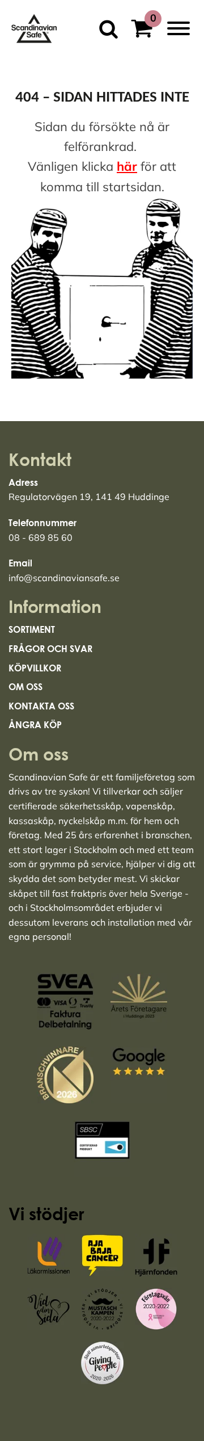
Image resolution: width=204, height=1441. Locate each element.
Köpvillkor (34, 668)
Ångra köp (35, 724)
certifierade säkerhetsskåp (64, 806)
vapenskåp (149, 806)
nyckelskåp (81, 820)
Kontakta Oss (41, 706)
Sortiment (31, 629)
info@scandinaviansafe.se (64, 577)
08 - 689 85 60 (40, 537)
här (127, 166)
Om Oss (25, 686)
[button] (146, 30)
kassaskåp (31, 820)
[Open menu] (178, 28)
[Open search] (104, 28)
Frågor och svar (50, 648)
